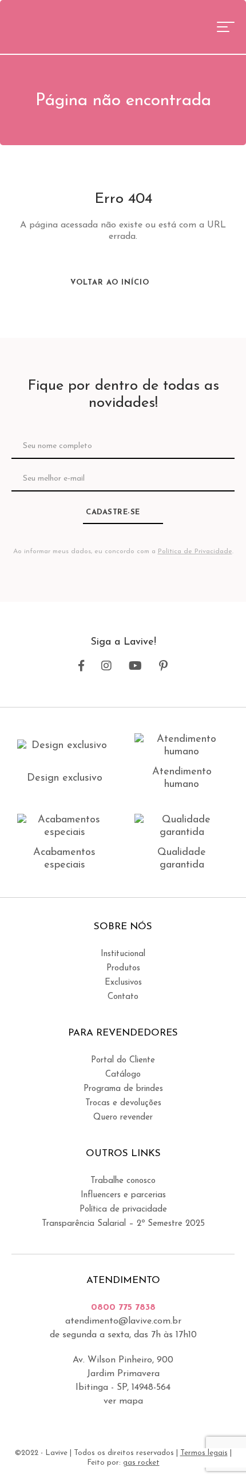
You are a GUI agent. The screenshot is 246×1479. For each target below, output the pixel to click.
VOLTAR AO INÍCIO (111, 282)
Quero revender (123, 1117)
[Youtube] (135, 666)
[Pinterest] (163, 666)
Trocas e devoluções (123, 1103)
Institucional (123, 954)
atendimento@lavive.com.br (123, 1321)
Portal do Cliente (123, 1060)
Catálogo (123, 1074)
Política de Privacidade (195, 551)
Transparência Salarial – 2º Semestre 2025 (123, 1224)
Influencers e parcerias (123, 1195)
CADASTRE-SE (113, 512)
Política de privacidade (123, 1209)
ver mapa (123, 1401)
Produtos (123, 968)
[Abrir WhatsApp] (217, 1450)
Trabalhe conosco (123, 1181)
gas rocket (141, 1462)
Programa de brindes (123, 1089)
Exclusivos (123, 982)
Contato (123, 997)
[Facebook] (81, 666)
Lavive (54, 26)
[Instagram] (106, 666)
